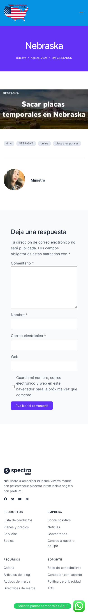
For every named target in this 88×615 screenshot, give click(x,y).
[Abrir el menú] (81, 13)
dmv (9, 143)
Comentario (22, 263)
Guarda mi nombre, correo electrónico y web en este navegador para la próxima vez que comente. (46, 386)
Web (14, 356)
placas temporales (67, 143)
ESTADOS (65, 57)
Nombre (19, 314)
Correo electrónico (28, 335)
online (44, 143)
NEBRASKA (26, 143)
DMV (55, 57)
